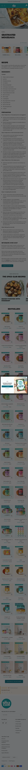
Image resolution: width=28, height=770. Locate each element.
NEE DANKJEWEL (7, 388)
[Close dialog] (26, 377)
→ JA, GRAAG (7, 386)
